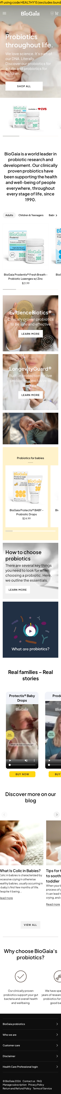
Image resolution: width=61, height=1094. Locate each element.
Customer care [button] (11, 1045)
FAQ (39, 1081)
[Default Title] (26, 246)
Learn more (31, 333)
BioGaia (9, 1081)
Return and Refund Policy (17, 1088)
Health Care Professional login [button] (20, 1066)
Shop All (24, 86)
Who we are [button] (9, 1034)
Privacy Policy (36, 1084)
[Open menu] (5, 13)
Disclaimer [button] (9, 1056)
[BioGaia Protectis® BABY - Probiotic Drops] (26, 486)
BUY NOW (22, 774)
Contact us (29, 1081)
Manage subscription (15, 1084)
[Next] (57, 815)
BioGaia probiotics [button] (14, 1023)
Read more (53, 904)
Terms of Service (42, 1088)
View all (30, 924)
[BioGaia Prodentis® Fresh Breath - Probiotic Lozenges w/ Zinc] (26, 246)
